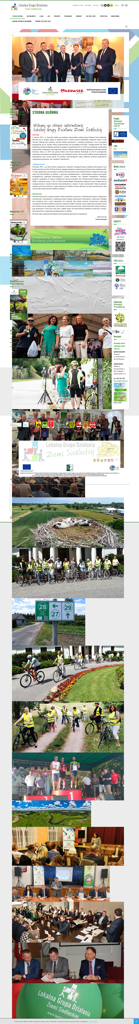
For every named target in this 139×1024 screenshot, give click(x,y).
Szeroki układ (126, 5)
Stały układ (122, 5)
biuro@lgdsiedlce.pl (19, 275)
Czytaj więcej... (93, 1021)
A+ (90, 5)
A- (86, 5)
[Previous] (12, 35)
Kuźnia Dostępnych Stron (27, 517)
